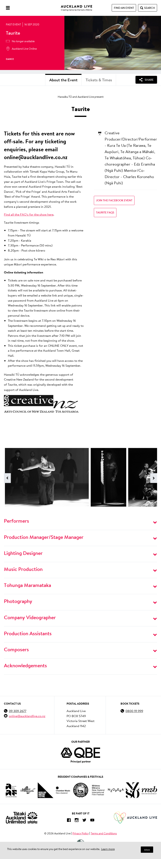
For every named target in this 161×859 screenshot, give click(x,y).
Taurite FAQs (105, 212)
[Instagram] (77, 820)
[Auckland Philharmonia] (28, 790)
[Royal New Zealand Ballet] (149, 790)
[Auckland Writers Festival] (45, 790)
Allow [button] (147, 849)
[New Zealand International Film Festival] (98, 790)
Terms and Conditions (104, 833)
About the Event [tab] (63, 79)
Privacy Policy (80, 833)
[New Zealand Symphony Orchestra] (132, 790)
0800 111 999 (134, 711)
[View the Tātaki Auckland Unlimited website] (21, 817)
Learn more (108, 849)
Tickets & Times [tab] (99, 79)
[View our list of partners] (80, 752)
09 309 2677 (17, 711)
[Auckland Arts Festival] (11, 790)
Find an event (124, 8)
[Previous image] (7, 478)
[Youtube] (92, 820)
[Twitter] (84, 820)
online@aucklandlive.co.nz (27, 716)
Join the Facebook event (114, 200)
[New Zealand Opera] (116, 790)
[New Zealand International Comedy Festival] (80, 790)
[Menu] (8, 8)
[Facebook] (69, 820)
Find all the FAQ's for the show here (28, 214)
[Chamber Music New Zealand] (63, 790)
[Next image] (153, 478)
